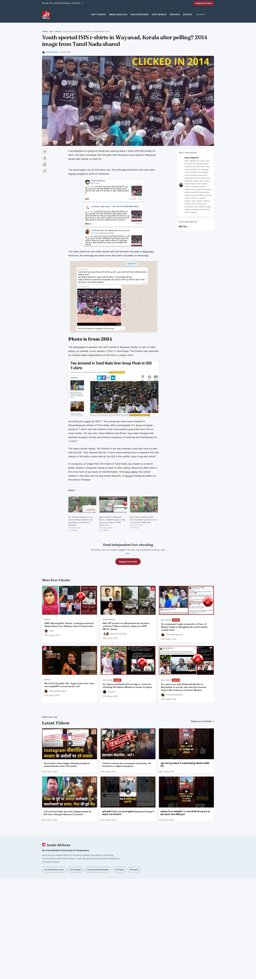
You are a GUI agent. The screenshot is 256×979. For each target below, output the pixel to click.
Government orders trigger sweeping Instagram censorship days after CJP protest (67, 764)
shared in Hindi (76, 173)
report (88, 421)
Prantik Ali (111, 692)
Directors (134, 869)
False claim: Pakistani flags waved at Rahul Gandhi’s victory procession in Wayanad (143, 520)
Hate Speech (159, 14)
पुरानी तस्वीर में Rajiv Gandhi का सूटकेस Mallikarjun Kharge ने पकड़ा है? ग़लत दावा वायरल (128, 813)
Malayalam (148, 251)
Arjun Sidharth (52, 52)
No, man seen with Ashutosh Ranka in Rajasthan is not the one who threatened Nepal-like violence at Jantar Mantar (183, 687)
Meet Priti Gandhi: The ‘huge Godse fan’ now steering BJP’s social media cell (69, 685)
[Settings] (211, 14)
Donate (187, 14)
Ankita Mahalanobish (174, 634)
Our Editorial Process (54, 869)
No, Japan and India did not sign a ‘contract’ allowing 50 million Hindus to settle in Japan (127, 685)
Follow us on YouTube (202, 721)
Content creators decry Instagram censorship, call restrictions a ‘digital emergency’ (126, 764)
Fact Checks (98, 14)
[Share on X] (44, 158)
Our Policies (75, 869)
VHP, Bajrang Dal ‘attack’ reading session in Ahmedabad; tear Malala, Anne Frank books (69, 624)
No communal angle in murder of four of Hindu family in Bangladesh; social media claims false (184, 627)
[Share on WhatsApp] (44, 164)
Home (45, 31)
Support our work (204, 3)
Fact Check (55, 31)
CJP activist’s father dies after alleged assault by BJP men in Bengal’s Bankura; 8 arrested (67, 813)
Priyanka (123, 634)
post (82, 169)
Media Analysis (118, 14)
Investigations (140, 14)
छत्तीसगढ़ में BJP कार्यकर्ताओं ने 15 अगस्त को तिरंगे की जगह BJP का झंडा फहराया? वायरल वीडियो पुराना (185, 813)
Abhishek (114, 634)
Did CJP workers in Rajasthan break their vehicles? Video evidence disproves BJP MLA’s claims (126, 626)
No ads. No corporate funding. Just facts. (62, 3)
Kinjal (51, 631)
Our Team (119, 869)
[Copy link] (44, 171)
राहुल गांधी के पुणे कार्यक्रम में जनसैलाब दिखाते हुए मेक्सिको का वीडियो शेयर (185, 764)
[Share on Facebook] (44, 151)
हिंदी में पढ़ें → (183, 226)
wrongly (129, 475)
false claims (131, 471)
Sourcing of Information (98, 869)
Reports (175, 14)
